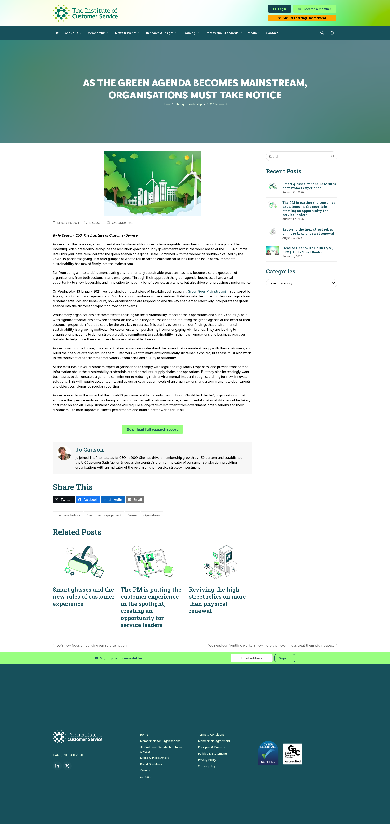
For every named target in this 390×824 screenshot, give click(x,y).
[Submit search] (333, 157)
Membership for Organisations (160, 742)
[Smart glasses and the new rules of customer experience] (84, 562)
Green (132, 516)
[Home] (57, 33)
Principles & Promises (212, 748)
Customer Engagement (104, 516)
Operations (152, 516)
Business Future (67, 516)
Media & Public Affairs (154, 758)
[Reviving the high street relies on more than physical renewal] (220, 562)
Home (144, 735)
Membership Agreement (214, 742)
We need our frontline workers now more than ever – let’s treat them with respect (271, 646)
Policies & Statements (213, 754)
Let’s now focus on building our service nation (90, 646)
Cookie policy (207, 767)
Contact (145, 777)
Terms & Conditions (211, 735)
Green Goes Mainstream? (207, 292)
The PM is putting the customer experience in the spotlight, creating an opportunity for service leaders (151, 608)
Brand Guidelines (151, 765)
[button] (332, 33)
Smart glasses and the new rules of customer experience (83, 597)
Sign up (285, 659)
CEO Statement (122, 223)
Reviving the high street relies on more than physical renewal (217, 600)
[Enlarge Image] (152, 184)
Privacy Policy (207, 760)
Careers (145, 771)
